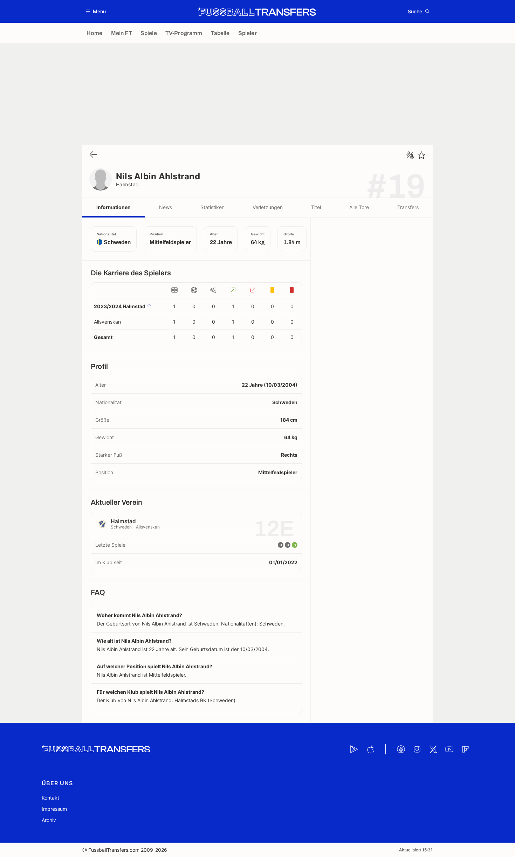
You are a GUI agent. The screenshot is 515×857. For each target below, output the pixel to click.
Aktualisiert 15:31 (416, 849)
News (165, 207)
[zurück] (93, 155)
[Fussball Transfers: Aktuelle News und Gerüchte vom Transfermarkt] (257, 11)
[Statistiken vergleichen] (410, 155)
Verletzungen (268, 207)
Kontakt (50, 798)
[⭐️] (421, 155)
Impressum (54, 809)
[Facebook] (401, 749)
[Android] (354, 749)
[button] (96, 11)
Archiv (49, 820)
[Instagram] (417, 749)
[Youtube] (449, 749)
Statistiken (212, 207)
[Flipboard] (465, 749)
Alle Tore (359, 207)
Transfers (408, 207)
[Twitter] (433, 749)
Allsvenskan (107, 322)
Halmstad (127, 184)
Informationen (113, 207)
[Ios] (370, 749)
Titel (316, 207)
